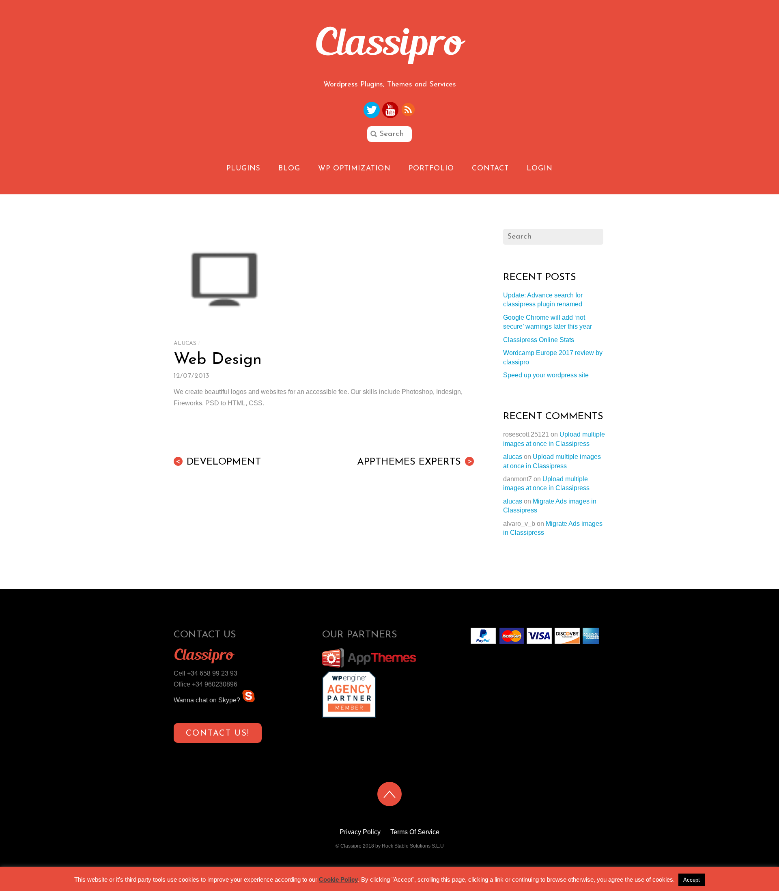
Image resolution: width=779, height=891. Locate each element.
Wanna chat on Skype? (208, 700)
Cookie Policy (338, 879)
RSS (409, 109)
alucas (185, 343)
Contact (490, 168)
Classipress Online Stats (538, 339)
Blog (289, 168)
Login (540, 168)
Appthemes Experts (414, 462)
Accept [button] (691, 880)
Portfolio (431, 168)
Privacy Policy (360, 832)
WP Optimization (354, 168)
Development (218, 462)
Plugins (243, 168)
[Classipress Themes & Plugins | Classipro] (389, 60)
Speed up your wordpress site (546, 375)
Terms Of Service (414, 832)
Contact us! (218, 734)
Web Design (218, 360)
